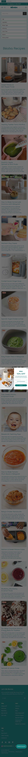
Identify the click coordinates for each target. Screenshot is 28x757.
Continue (21, 385)
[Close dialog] (27, 368)
